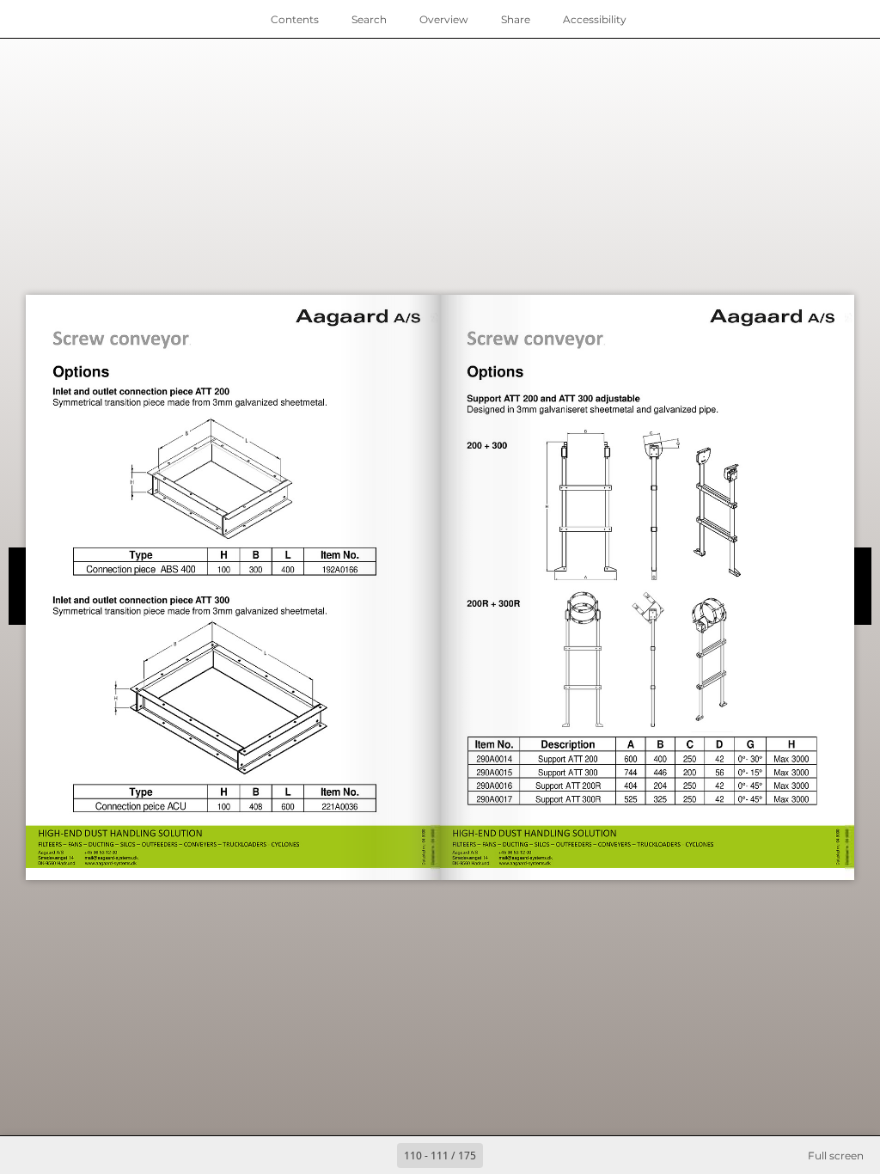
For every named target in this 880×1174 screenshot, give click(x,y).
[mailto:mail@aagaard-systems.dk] (113, 857)
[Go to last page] (540, 1155)
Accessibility (594, 19)
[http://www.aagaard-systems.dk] (113, 863)
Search (369, 19)
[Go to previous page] (378, 1155)
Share (515, 19)
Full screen (836, 1155)
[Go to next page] (502, 1155)
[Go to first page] (340, 1155)
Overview (443, 19)
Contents (295, 19)
